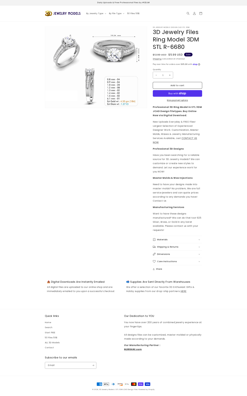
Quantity (157, 69)
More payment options (177, 100)
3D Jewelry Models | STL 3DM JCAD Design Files (118, 389)
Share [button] (159, 269)
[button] (96, 13)
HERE (183, 291)
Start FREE (50, 332)
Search (48, 327)
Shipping (157, 59)
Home (48, 322)
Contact (49, 347)
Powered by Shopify (147, 389)
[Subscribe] (93, 365)
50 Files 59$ (51, 337)
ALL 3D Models (52, 342)
